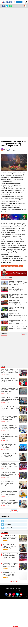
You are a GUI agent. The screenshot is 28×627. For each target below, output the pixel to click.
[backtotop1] (27, 596)
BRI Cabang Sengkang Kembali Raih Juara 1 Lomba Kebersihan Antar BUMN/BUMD (9, 389)
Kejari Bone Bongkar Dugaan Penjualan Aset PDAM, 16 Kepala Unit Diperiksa (9, 455)
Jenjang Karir (9, 592)
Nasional (7, 521)
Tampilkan (24, 334)
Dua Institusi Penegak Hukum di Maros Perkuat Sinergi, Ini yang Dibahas (9, 436)
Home (2, 138)
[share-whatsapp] (10, 6)
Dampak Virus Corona (12, 266)
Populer (19, 2)
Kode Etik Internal (18, 588)
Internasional (8, 524)
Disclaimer (12, 588)
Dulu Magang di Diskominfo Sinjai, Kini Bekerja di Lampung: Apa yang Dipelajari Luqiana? (9, 502)
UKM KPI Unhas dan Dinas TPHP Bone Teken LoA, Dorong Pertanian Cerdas (9, 380)
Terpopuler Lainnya (14, 581)
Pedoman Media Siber (17, 592)
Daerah (5, 138)
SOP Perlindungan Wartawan (19, 590)
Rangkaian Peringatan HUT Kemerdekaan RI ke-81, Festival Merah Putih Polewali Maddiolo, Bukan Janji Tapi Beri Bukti (9, 464)
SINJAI (20, 266)
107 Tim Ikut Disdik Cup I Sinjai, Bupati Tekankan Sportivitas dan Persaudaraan (10, 399)
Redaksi (7, 588)
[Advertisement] (14, 72)
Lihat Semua (14, 510)
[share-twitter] (6, 6)
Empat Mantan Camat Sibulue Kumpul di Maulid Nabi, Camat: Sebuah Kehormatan (9, 417)
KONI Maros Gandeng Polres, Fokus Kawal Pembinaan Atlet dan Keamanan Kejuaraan (9, 427)
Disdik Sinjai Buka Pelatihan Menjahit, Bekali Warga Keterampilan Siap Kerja (8, 483)
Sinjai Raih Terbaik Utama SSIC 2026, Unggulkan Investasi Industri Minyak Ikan (9, 446)
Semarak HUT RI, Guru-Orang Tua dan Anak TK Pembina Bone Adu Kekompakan (10, 408)
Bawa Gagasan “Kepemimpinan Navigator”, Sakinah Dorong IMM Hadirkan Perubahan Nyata (9, 371)
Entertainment (8, 527)
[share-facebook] (3, 6)
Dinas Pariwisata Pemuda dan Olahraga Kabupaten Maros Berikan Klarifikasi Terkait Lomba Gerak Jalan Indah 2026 (9, 492)
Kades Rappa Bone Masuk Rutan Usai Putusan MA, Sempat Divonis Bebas (10, 474)
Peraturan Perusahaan (7, 590)
